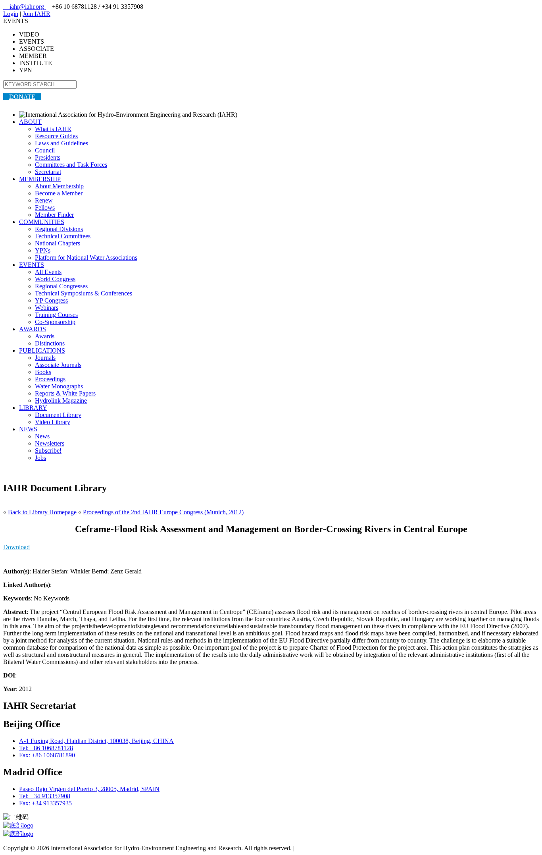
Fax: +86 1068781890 (47, 755)
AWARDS (32, 329)
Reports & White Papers (65, 393)
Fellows (45, 207)
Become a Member (59, 193)
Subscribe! (48, 450)
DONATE (22, 96)
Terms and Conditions (323, 848)
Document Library (58, 414)
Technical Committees (62, 236)
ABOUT (30, 121)
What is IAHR (53, 128)
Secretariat (48, 171)
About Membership (59, 186)
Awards (44, 336)
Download (16, 547)
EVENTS (31, 264)
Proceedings (50, 379)
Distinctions (50, 343)
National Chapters (57, 243)
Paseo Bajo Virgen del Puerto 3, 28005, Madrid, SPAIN (89, 789)
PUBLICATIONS (42, 350)
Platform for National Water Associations (86, 257)
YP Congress (51, 300)
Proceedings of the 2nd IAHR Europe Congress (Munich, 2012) (163, 512)
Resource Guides (56, 136)
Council (45, 150)
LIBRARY (33, 407)
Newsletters (49, 443)
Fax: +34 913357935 (45, 803)
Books (43, 372)
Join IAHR (36, 13)
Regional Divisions (59, 229)
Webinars (46, 307)
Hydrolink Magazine (61, 400)
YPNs (42, 250)
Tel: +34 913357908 (44, 796)
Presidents (47, 157)
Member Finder (54, 214)
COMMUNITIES (41, 221)
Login (10, 13)
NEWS (28, 429)
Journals (45, 357)
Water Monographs (59, 386)
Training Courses (56, 314)
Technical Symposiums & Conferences (83, 293)
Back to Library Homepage (42, 512)
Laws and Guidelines (61, 143)
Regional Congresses (61, 286)
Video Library (52, 422)
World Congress (55, 279)
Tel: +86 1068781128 (46, 748)
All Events (48, 271)
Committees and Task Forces (71, 164)
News (42, 436)
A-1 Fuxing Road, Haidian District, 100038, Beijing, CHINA (96, 740)
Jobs (40, 457)
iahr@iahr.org (24, 6)
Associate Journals (58, 364)
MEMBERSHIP (40, 179)
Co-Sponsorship (55, 321)
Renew (44, 200)
